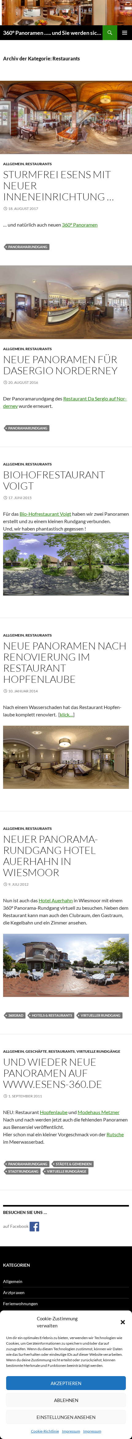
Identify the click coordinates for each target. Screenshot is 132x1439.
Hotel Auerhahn (56, 900)
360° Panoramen (80, 225)
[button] (123, 1322)
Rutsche (115, 1134)
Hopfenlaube (54, 1112)
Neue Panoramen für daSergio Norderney (60, 365)
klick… (66, 714)
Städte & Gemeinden (73, 1164)
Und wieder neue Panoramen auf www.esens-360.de (52, 1073)
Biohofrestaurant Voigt (54, 480)
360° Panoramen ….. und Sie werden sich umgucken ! (53, 32)
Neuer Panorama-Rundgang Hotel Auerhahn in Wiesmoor (50, 856)
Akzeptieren (66, 1383)
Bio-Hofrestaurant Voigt (45, 514)
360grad (15, 1015)
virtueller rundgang (100, 1015)
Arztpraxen (14, 1292)
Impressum (71, 1431)
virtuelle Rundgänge (98, 1051)
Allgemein (13, 164)
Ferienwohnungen (20, 1303)
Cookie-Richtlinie (45, 1431)
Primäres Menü (124, 32)
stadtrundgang (23, 1171)
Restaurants (38, 164)
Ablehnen (66, 1400)
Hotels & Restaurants (52, 1015)
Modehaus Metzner (98, 1112)
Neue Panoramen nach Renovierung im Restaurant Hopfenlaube (64, 662)
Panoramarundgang (27, 247)
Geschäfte (36, 1051)
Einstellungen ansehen (66, 1417)
